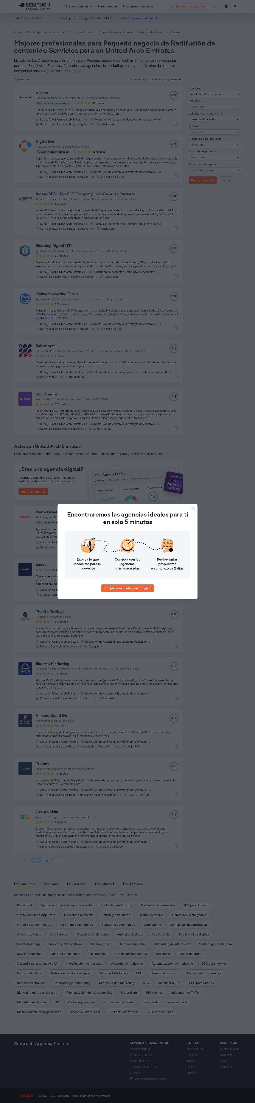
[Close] (193, 508)
